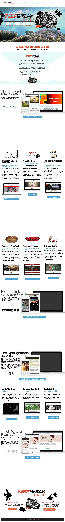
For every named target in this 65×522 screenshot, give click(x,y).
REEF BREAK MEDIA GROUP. (35, 519)
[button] (11, 199)
